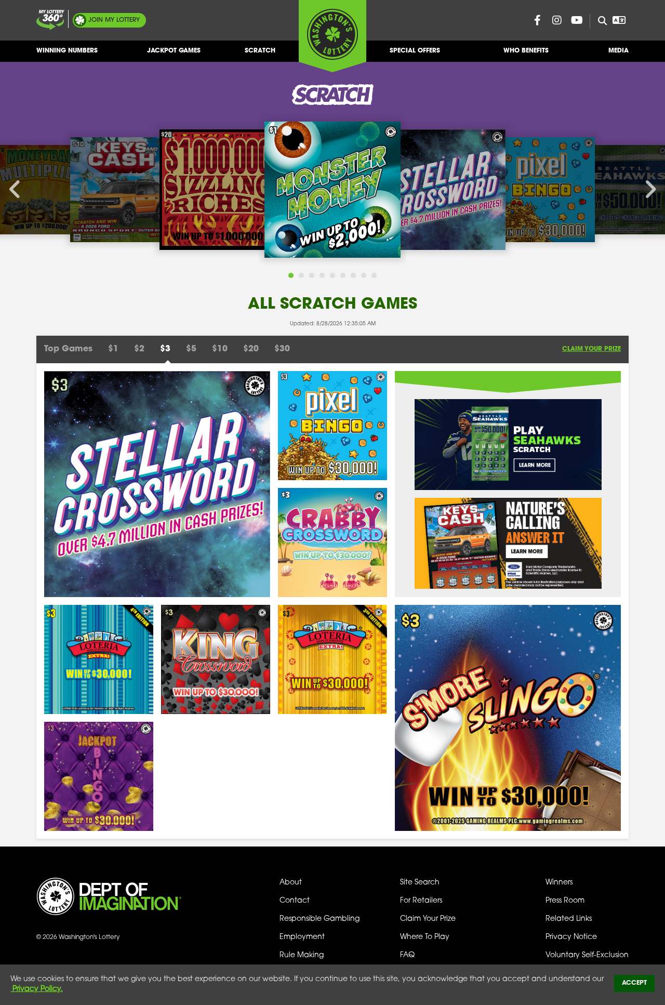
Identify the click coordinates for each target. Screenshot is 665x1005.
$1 (113, 349)
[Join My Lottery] (50, 20)
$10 (220, 349)
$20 (251, 349)
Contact (295, 901)
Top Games (68, 349)
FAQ (407, 955)
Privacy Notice (571, 937)
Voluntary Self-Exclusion (587, 955)
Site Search (420, 883)
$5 (191, 349)
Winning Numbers (67, 51)
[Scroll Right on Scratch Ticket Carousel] (649, 190)
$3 (165, 349)
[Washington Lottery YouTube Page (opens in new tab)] (577, 20)
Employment (302, 937)
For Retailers (421, 901)
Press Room (565, 901)
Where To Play (424, 937)
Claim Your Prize (591, 349)
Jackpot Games (174, 51)
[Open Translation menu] (619, 20)
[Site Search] (598, 21)
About (291, 883)
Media (618, 51)
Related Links (569, 919)
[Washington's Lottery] (332, 36)
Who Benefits (526, 51)
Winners (559, 883)
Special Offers (415, 51)
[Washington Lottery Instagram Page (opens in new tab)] (557, 20)
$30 (282, 349)
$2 (139, 349)
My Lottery (114, 20)
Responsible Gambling (320, 919)
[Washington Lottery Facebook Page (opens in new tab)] (537, 20)
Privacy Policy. (36, 989)
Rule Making (302, 955)
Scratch (260, 51)
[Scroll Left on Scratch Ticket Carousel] (15, 190)
